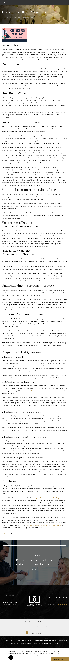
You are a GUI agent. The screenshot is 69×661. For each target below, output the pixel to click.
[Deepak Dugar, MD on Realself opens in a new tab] (66, 597)
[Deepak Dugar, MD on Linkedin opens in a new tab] (59, 597)
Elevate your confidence (34, 562)
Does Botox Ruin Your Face (22, 17)
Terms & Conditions (27, 626)
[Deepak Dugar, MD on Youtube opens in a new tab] (56, 597)
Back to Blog (9, 534)
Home (3, 17)
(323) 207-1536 (45, 655)
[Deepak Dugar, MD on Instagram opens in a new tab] (46, 597)
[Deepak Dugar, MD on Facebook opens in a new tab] (49, 597)
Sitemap (45, 626)
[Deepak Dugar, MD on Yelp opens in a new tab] (62, 597)
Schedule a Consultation (35, 570)
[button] (10, 657)
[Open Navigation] (66, 2)
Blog (9, 17)
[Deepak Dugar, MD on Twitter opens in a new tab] (53, 597)
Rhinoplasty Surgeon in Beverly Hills (45, 640)
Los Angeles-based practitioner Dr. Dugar (46, 498)
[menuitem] (46, 597)
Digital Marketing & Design (36, 632)
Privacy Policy (37, 626)
